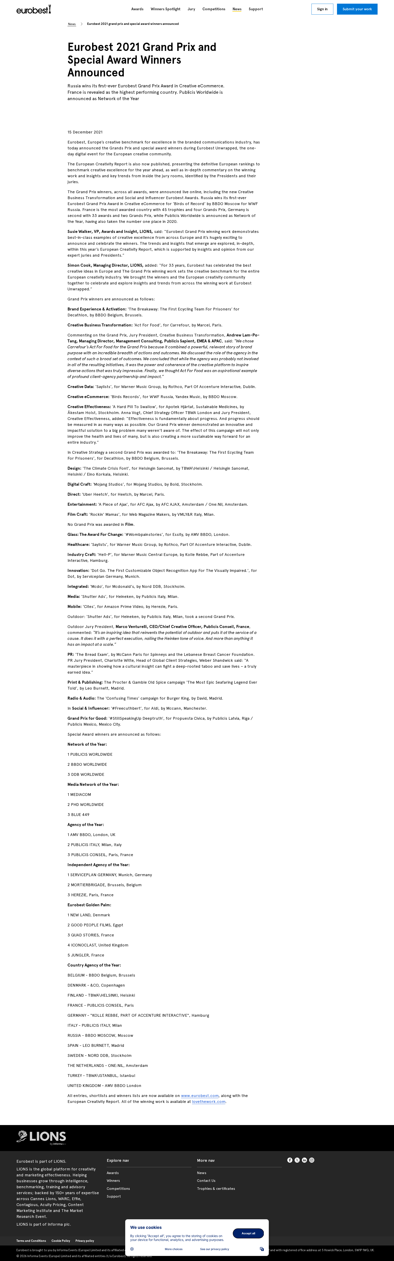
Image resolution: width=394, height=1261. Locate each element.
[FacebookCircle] (290, 1160)
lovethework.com (208, 1101)
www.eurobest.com (199, 1095)
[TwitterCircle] (297, 1160)
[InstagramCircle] (312, 1160)
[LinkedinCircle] (304, 1160)
